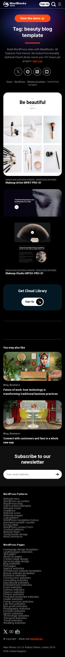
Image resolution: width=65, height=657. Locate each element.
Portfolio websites (14, 611)
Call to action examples (17, 505)
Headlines (9, 510)
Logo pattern (10, 517)
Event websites (12, 587)
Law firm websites (14, 603)
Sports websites (13, 613)
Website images (13, 515)
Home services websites (18, 601)
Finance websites (13, 592)
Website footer (12, 508)
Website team (11, 531)
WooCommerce (12, 536)
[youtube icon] (11, 631)
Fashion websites (13, 589)
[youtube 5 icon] (47, 72)
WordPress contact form (18, 527)
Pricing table (10, 524)
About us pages (12, 556)
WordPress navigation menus (21, 520)
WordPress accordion (16, 501)
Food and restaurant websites (21, 596)
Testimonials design (15, 534)
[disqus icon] (28, 72)
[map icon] (17, 631)
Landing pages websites (17, 551)
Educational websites (16, 582)
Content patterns (13, 529)
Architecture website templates (22, 570)
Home (9, 81)
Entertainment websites (17, 584)
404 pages (9, 554)
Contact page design (15, 558)
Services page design (16, 561)
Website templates (36, 81)
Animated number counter (19, 522)
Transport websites (15, 618)
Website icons (12, 513)
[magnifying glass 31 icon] (37, 72)
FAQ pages (9, 566)
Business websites (14, 575)
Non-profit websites (15, 606)
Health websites (13, 599)
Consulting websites (15, 580)
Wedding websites (14, 622)
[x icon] (18, 72)
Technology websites (16, 615)
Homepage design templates (20, 549)
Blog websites (11, 563)
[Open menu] (59, 4)
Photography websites (16, 608)
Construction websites (17, 577)
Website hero (11, 498)
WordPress (20, 81)
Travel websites (12, 620)
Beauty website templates (19, 573)
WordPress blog (13, 503)
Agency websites (13, 568)
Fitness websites (13, 594)
